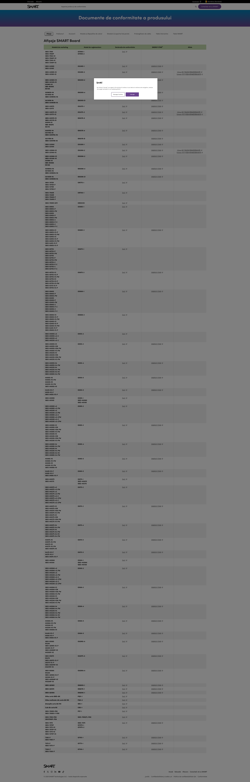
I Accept (132, 94)
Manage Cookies (118, 94)
